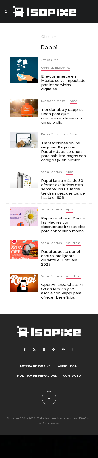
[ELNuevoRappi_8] (24, 179)
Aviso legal (68, 366)
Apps (73, 101)
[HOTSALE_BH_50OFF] (24, 249)
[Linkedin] (73, 349)
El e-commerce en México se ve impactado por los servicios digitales (63, 82)
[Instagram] (44, 349)
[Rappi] (24, 140)
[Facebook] (24, 349)
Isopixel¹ (55, 423)
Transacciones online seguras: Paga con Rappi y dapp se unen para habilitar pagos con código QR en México (63, 151)
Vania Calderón (51, 172)
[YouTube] (63, 349)
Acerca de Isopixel (36, 366)
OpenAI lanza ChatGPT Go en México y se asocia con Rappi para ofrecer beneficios (62, 291)
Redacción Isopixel (53, 101)
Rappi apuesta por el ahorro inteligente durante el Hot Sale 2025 (60, 257)
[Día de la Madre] (24, 216)
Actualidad (73, 242)
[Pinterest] (53, 349)
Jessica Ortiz (49, 59)
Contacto (72, 375)
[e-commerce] (24, 70)
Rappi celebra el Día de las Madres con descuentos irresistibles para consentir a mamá (63, 224)
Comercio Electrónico (55, 67)
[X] (34, 349)
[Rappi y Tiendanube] (24, 108)
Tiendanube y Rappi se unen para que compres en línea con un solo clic (62, 116)
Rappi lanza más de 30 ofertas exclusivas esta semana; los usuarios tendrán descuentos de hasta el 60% (63, 189)
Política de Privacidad (37, 375)
